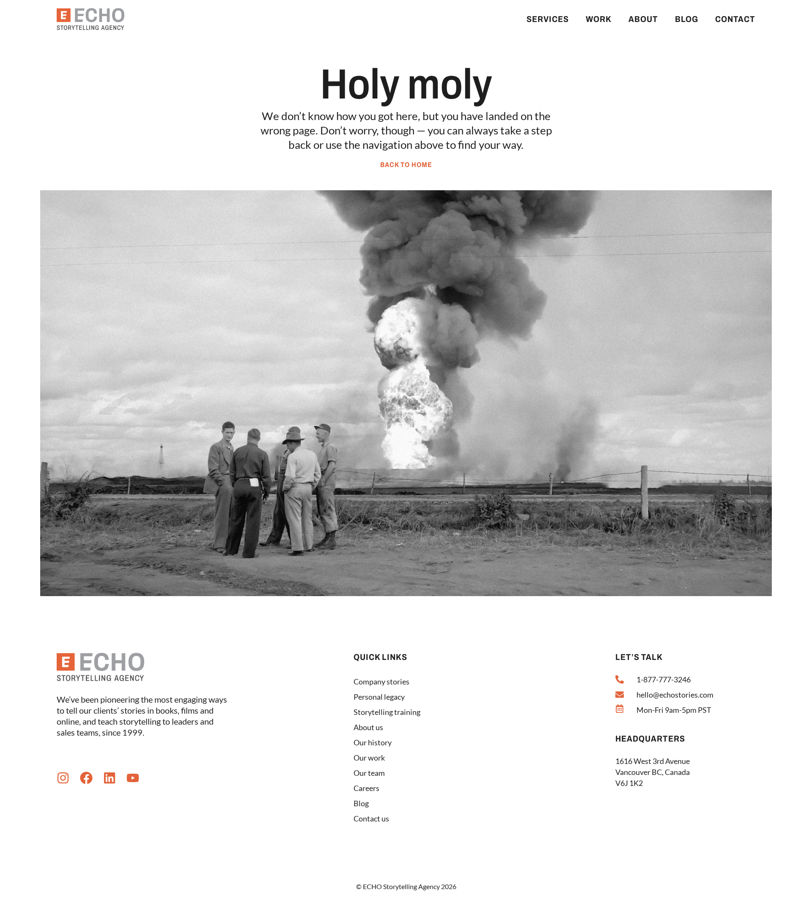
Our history (373, 742)
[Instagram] (63, 778)
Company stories (381, 681)
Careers (366, 788)
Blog (686, 19)
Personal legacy (379, 696)
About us (368, 727)
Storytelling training (387, 712)
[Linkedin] (109, 778)
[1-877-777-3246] (619, 679)
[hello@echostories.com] (619, 694)
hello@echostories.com (674, 694)
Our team (369, 772)
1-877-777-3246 (663, 679)
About (643, 19)
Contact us (371, 818)
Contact (735, 19)
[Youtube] (132, 778)
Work (599, 19)
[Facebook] (86, 778)
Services (548, 19)
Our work (369, 757)
